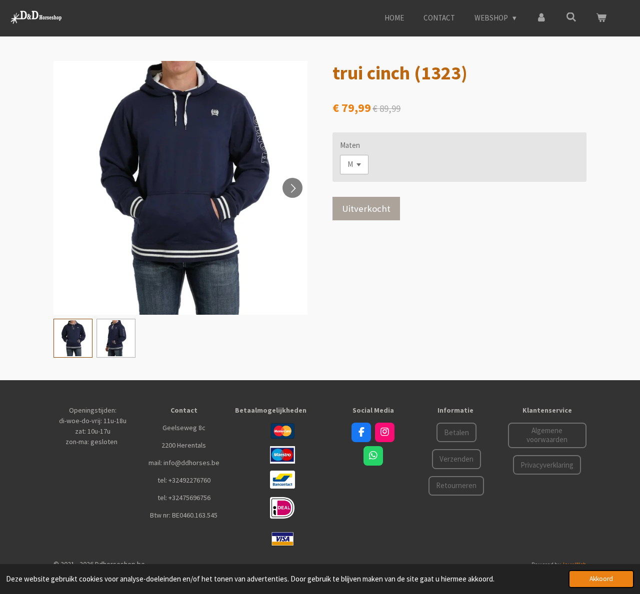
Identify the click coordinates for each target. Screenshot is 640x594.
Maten (350, 145)
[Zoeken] (571, 17)
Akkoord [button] (601, 579)
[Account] (541, 18)
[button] (73, 338)
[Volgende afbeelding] (292, 188)
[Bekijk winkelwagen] (601, 18)
